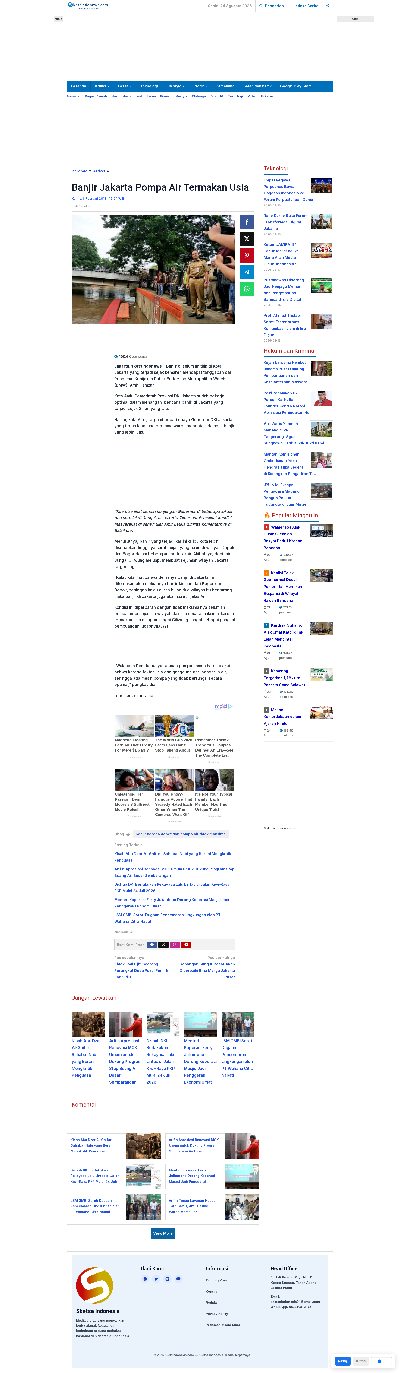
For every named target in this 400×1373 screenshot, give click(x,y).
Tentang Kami (217, 1280)
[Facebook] (152, 945)
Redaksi (212, 1302)
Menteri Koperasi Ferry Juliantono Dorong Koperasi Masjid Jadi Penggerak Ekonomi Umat (200, 1062)
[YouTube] (178, 1279)
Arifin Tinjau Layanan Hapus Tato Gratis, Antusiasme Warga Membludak (192, 1206)
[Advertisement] (200, 45)
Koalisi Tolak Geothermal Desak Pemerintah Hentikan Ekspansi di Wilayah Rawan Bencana (283, 587)
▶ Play (342, 1361)
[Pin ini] (247, 255)
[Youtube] (186, 945)
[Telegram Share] (247, 272)
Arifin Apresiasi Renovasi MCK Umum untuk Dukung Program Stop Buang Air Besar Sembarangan (125, 1062)
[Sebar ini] (247, 222)
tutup (58, 19)
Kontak (211, 1291)
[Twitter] (163, 945)
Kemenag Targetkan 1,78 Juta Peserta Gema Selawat (284, 678)
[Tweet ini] (247, 239)
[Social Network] (327, 6)
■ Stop (361, 1361)
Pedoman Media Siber (223, 1325)
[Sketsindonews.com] (87, 5)
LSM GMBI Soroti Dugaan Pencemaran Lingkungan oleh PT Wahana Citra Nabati (95, 1206)
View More (163, 1233)
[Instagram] (175, 945)
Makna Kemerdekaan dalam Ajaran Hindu (282, 716)
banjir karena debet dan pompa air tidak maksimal (181, 834)
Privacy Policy (217, 1314)
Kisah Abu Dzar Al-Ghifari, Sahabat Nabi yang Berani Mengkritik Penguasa (92, 1145)
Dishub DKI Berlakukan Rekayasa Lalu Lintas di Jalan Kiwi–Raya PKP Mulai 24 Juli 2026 (161, 1062)
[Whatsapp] (247, 289)
